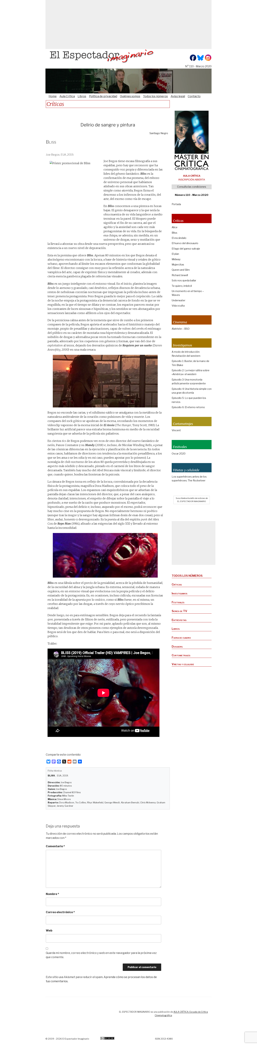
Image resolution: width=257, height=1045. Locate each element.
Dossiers (177, 646)
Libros (82, 96)
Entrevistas (179, 620)
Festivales (178, 602)
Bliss (174, 232)
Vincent (176, 430)
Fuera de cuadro (181, 637)
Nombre (52, 894)
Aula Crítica (67, 96)
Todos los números (155, 96)
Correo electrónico (60, 912)
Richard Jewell (180, 275)
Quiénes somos (130, 96)
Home (53, 96)
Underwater (178, 300)
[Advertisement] (128, 24)
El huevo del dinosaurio (185, 243)
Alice (174, 227)
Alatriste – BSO (181, 328)
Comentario (55, 846)
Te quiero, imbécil (182, 285)
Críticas (177, 584)
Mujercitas (178, 264)
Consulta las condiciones (191, 186)
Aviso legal (178, 96)
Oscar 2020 (178, 453)
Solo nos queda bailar (184, 280)
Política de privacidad (103, 96)
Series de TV (179, 611)
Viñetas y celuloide (183, 664)
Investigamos (179, 593)
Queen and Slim (181, 269)
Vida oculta (178, 305)
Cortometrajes (181, 655)
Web (49, 930)
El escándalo (179, 237)
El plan (175, 253)
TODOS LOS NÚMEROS (187, 575)
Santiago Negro (158, 133)
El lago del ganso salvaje (186, 248)
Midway (176, 259)
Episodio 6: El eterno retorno (188, 407)
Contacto (194, 96)
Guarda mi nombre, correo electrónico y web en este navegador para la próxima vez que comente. (101, 955)
